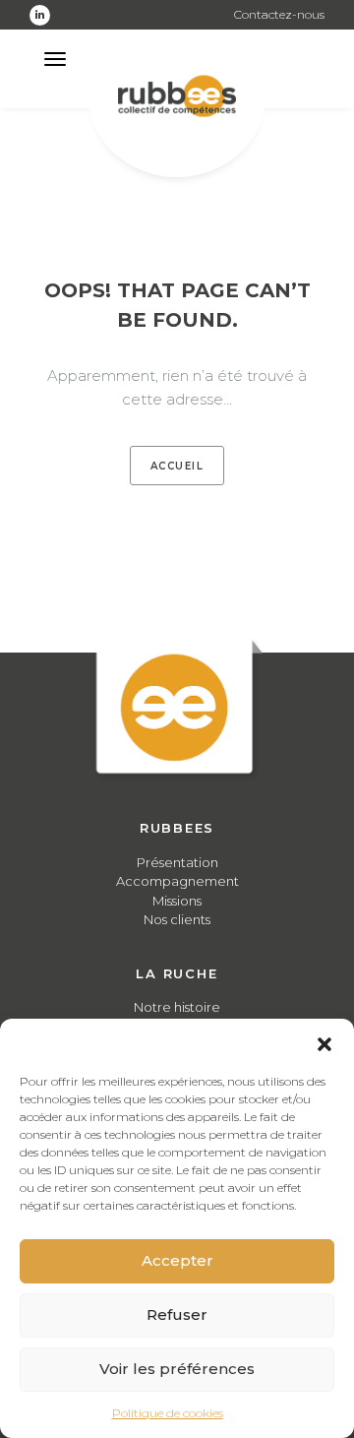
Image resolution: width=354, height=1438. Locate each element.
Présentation (177, 862)
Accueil (177, 466)
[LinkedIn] (40, 15)
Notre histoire (177, 1007)
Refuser (177, 1314)
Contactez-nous (279, 14)
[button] (324, 1043)
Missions (177, 900)
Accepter (177, 1260)
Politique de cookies (167, 1413)
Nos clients (177, 919)
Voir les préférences (177, 1368)
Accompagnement (177, 881)
